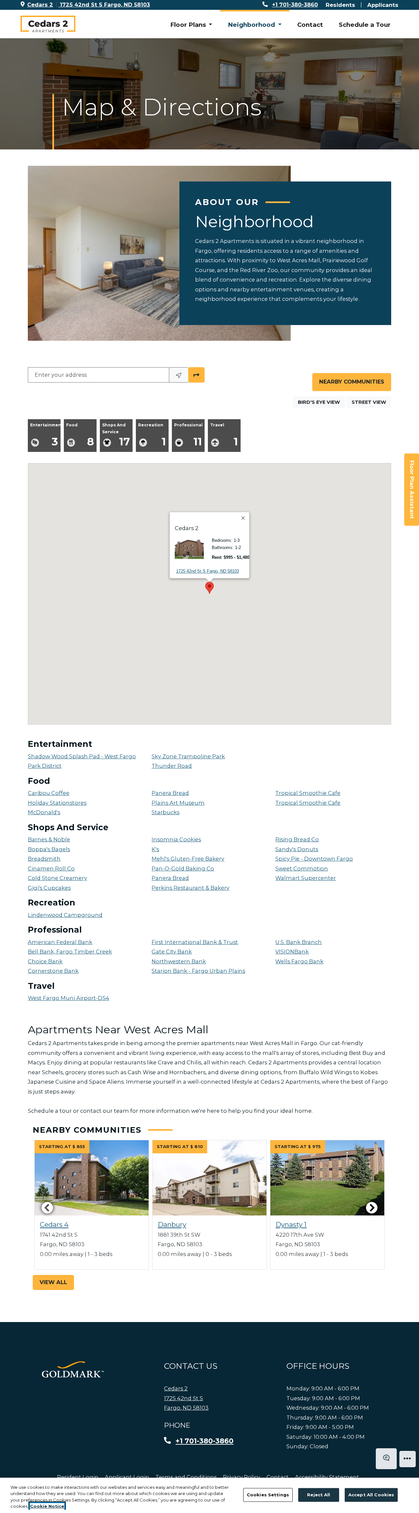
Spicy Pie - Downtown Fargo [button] (314, 858)
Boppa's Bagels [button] (49, 849)
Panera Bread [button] (170, 793)
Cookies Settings (268, 1494)
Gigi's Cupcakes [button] (49, 888)
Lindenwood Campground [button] (65, 915)
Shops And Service (116, 435)
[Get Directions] (196, 375)
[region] (209, 1495)
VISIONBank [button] (292, 951)
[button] (334, 588)
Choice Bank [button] (45, 961)
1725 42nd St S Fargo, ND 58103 (207, 571)
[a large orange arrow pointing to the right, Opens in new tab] (73, 1369)
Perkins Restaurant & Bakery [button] (190, 888)
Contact (310, 24)
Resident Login (78, 1476)
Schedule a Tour (365, 24)
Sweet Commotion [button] (301, 868)
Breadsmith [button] (44, 858)
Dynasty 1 (291, 1225)
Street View (371, 402)
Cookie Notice (47, 1506)
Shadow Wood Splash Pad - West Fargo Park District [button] (82, 761)
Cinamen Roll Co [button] (51, 868)
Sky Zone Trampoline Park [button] (188, 756)
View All (53, 1282)
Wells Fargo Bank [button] (299, 961)
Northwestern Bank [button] (179, 961)
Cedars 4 (54, 1225)
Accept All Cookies (371, 1494)
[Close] (243, 518)
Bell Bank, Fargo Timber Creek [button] (70, 951)
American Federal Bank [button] (60, 942)
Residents (340, 4)
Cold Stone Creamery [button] (57, 878)
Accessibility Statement (327, 1476)
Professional (188, 435)
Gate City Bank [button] (172, 951)
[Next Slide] (372, 1207)
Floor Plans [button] (189, 24)
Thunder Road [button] (172, 766)
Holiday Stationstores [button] (57, 802)
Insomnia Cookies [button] (176, 839)
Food (80, 435)
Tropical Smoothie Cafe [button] (307, 793)
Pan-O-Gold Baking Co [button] (183, 868)
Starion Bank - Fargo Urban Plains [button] (198, 971)
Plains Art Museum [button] (178, 802)
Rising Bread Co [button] (297, 839)
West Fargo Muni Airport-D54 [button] (68, 998)
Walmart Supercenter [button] (305, 878)
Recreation (152, 435)
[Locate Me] (179, 375)
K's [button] (155, 849)
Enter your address (61, 374)
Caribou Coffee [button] (48, 793)
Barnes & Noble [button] (49, 839)
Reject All (318, 1494)
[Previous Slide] (47, 1207)
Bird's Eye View (321, 402)
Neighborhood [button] (252, 24)
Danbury (172, 1225)
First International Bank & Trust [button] (195, 942)
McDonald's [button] (44, 812)
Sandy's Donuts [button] (296, 849)
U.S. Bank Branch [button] (298, 942)
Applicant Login (127, 1476)
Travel (224, 435)
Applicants (382, 4)
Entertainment (45, 435)
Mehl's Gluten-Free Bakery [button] (188, 858)
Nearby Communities (351, 381)
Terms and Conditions (186, 1476)
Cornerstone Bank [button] (53, 971)
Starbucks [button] (165, 812)
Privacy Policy (241, 1476)
